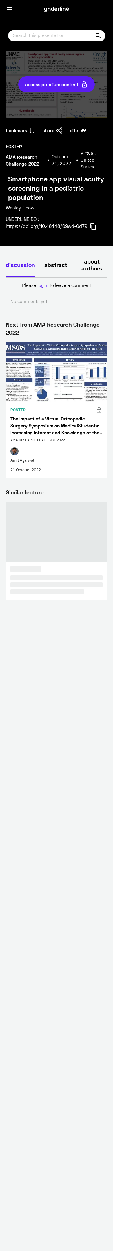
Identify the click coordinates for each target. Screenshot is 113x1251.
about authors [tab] (91, 265)
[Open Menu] (9, 9)
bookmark (16, 130)
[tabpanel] (56, 294)
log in (42, 285)
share (48, 130)
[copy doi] (96, 226)
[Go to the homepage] (56, 9)
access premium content (52, 84)
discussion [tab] (20, 264)
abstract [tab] (55, 264)
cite (74, 130)
